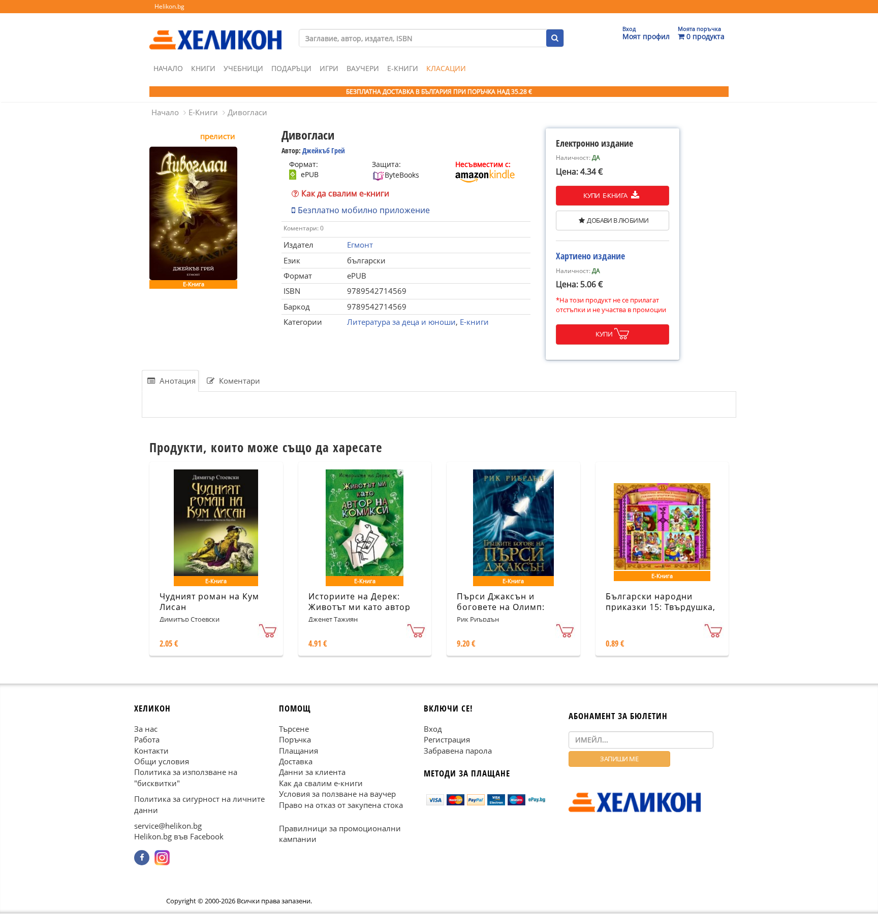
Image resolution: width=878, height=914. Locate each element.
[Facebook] (141, 857)
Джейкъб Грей (323, 150)
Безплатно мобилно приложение (364, 210)
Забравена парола (458, 751)
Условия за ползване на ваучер (337, 794)
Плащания (298, 751)
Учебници (243, 68)
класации (446, 68)
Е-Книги (402, 68)
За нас (146, 729)
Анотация (177, 381)
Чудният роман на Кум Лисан (209, 602)
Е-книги (474, 322)
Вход (433, 729)
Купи (603, 333)
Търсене (294, 729)
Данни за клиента (312, 772)
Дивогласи (247, 112)
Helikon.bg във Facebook (179, 837)
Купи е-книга (606, 195)
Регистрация (447, 740)
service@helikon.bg (168, 826)
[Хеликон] (215, 31)
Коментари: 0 (304, 228)
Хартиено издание (590, 256)
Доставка (295, 761)
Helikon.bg (169, 6)
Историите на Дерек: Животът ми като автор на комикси (359, 607)
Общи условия (161, 761)
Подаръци (291, 68)
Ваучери (363, 68)
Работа (147, 740)
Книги (203, 68)
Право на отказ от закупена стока (341, 805)
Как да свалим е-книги (345, 193)
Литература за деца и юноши (401, 322)
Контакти (151, 751)
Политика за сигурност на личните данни (199, 804)
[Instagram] (162, 857)
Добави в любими (617, 220)
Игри (329, 68)
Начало (168, 68)
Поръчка (295, 740)
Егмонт (360, 245)
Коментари (238, 381)
